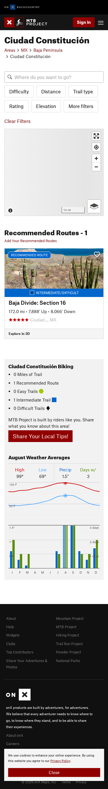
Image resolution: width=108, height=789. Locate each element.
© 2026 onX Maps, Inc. (39, 782)
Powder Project (68, 652)
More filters (81, 106)
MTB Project (66, 626)
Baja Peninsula (47, 50)
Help (10, 626)
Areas (9, 50)
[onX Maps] (18, 699)
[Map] (54, 172)
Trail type (83, 91)
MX (24, 50)
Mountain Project (70, 618)
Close (54, 772)
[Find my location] (96, 147)
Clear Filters (17, 121)
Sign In (84, 22)
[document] (54, 765)
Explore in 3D (19, 333)
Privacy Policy (60, 761)
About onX (14, 735)
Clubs (10, 643)
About (11, 618)
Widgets (13, 635)
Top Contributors (19, 652)
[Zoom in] (96, 158)
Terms (66, 782)
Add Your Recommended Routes (30, 240)
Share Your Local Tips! (40, 436)
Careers (12, 743)
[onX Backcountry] (22, 7)
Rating (16, 106)
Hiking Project (67, 635)
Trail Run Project (69, 643)
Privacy (81, 782)
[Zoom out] (96, 167)
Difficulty (19, 91)
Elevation (46, 106)
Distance (51, 91)
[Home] (28, 22)
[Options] (94, 206)
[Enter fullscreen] (96, 136)
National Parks (68, 660)
